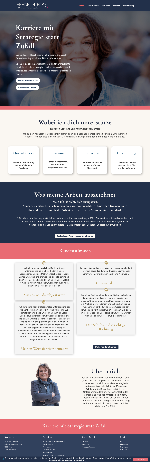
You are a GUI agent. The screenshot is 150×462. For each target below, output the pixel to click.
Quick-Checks (93, 6)
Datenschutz (124, 450)
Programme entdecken (27, 87)
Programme (47, 447)
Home (81, 6)
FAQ (121, 441)
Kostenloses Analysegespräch (53, 441)
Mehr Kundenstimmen (106, 347)
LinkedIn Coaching (49, 450)
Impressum (124, 447)
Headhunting (128, 6)
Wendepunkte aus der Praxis (53, 455)
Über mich (124, 444)
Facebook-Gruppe (88, 447)
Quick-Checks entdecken (28, 80)
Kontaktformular (10, 450)
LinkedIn (116, 6)
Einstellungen (140, 459)
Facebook (85, 444)
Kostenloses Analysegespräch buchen (75, 236)
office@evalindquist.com (13, 444)
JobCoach (106, 6)
